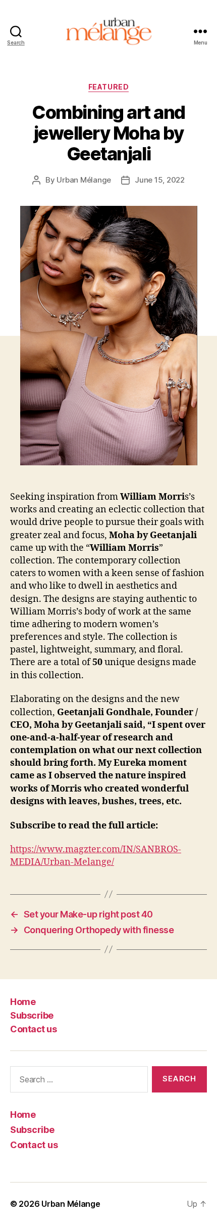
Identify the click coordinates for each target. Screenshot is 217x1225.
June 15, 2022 (160, 180)
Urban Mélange (84, 180)
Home (22, 1001)
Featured (108, 86)
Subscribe (31, 1015)
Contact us (33, 1029)
